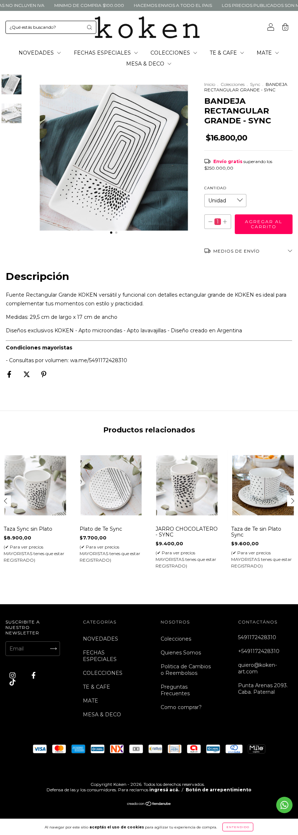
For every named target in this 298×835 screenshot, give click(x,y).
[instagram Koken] (13, 675)
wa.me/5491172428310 (98, 360)
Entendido (237, 827)
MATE (265, 53)
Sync (255, 84)
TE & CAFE (224, 53)
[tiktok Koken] (12, 682)
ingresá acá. (164, 789)
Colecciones (233, 84)
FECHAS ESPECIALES (103, 53)
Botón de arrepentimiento (218, 789)
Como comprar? (181, 707)
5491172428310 (257, 637)
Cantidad (215, 188)
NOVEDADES (37, 53)
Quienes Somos (181, 652)
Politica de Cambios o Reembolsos (186, 669)
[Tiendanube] (149, 804)
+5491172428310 (258, 651)
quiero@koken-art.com (257, 668)
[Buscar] (89, 27)
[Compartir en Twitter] (27, 374)
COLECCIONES (171, 53)
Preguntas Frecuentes (175, 690)
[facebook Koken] (34, 675)
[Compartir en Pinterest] (43, 374)
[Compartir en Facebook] (10, 374)
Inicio (209, 84)
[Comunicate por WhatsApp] (284, 805)
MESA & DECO (146, 63)
